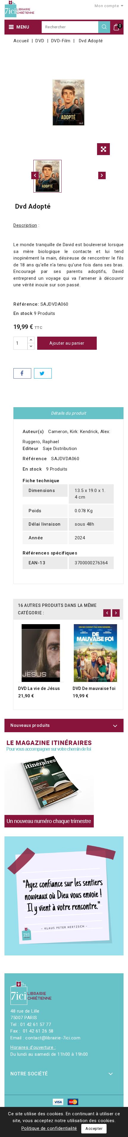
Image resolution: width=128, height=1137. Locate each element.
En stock (22, 313)
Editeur (31, 448)
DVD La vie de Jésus (39, 688)
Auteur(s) (33, 431)
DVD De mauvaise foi (94, 688)
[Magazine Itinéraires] (49, 782)
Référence (35, 458)
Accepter (93, 1128)
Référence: (26, 304)
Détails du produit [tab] (68, 413)
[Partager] (22, 373)
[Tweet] (42, 373)
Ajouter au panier (67, 343)
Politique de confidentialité (49, 1128)
